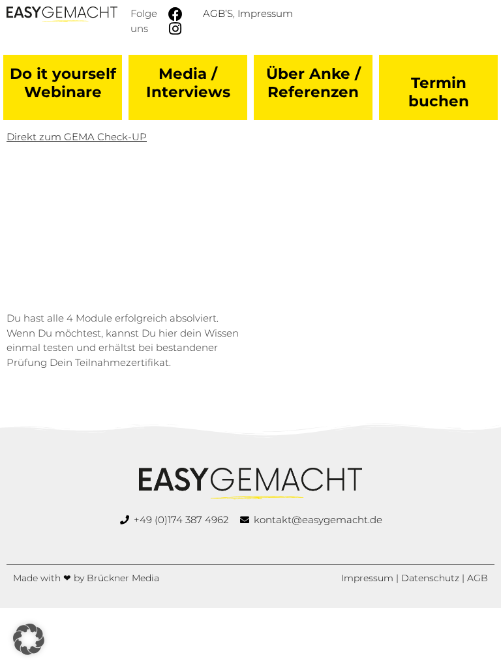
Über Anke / (313, 74)
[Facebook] (175, 14)
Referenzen (313, 92)
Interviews (188, 92)
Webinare (63, 92)
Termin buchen (438, 92)
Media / (188, 74)
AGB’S (218, 13)
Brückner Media (123, 578)
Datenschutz (430, 578)
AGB (477, 578)
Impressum (265, 13)
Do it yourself (63, 74)
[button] (28, 639)
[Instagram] (175, 29)
